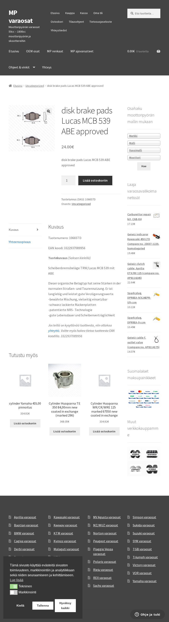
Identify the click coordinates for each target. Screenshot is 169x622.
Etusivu (55, 13)
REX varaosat (102, 578)
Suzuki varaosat (144, 533)
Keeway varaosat (65, 525)
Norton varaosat (105, 533)
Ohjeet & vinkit (19, 67)
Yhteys (47, 67)
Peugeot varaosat (105, 541)
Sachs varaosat (103, 585)
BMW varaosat (24, 533)
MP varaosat (21, 16)
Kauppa (70, 13)
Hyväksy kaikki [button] (65, 605)
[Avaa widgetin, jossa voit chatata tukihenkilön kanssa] (147, 615)
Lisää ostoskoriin (95, 180)
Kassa (84, 13)
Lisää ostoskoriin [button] (25, 423)
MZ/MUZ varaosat (105, 525)
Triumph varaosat (145, 557)
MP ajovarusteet (82, 51)
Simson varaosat (144, 517)
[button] (48, 111)
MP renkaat (55, 51)
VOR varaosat (142, 573)
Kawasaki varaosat (67, 517)
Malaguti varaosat (66, 549)
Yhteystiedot (59, 30)
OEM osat (33, 51)
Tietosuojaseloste (100, 21)
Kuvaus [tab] (14, 230)
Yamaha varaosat (145, 581)
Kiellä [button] (20, 605)
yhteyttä (53, 331)
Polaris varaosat (104, 562)
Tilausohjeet (76, 21)
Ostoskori (57, 21)
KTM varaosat (63, 533)
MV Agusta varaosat (107, 517)
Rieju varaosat (103, 570)
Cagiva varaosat (25, 541)
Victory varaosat (144, 565)
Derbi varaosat (24, 549)
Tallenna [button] (43, 605)
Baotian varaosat (26, 525)
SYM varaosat (142, 541)
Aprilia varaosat (25, 517)
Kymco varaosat (65, 541)
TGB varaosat (142, 549)
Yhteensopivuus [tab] (20, 242)
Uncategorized (35, 86)
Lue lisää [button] (16, 580)
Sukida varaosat (144, 525)
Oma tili (98, 13)
